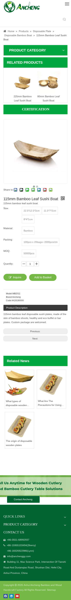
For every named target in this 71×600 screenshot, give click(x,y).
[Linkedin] (11, 596)
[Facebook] (5, 596)
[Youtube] (17, 596)
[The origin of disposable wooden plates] (19, 425)
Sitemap (51, 589)
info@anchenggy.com (19, 556)
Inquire (17, 277)
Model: (9, 293)
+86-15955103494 (17, 545)
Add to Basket (42, 277)
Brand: (9, 297)
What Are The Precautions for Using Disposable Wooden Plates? (49, 403)
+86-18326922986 (17, 550)
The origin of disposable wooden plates (19, 443)
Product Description (17, 307)
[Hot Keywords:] (64, 19)
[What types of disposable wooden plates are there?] (19, 384)
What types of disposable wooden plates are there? (16, 404)
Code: (9, 300)
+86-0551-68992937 (18, 539)
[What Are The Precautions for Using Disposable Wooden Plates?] (51, 384)
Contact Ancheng (23, 499)
